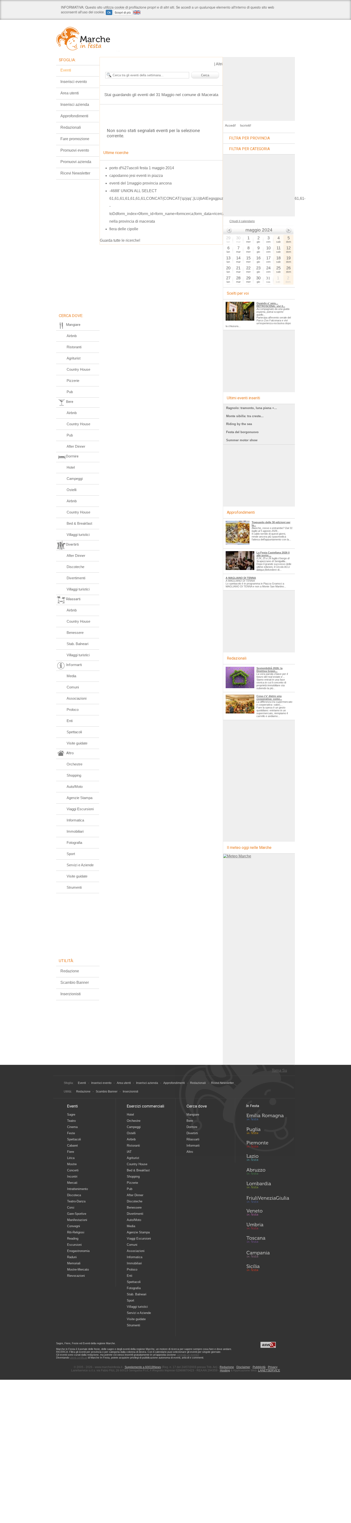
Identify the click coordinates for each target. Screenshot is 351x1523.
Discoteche (75, 567)
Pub (70, 392)
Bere (189, 1121)
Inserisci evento (73, 82)
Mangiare (192, 1114)
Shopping (74, 775)
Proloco (73, 710)
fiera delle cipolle (123, 229)
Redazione (69, 971)
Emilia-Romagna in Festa (267, 1118)
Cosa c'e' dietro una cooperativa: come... (269, 697)
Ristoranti (74, 347)
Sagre (71, 1114)
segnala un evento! (188, 1354)
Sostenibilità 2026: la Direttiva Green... (269, 669)
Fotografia (74, 843)
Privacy (272, 1367)
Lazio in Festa (267, 1159)
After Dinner (76, 446)
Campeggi (75, 479)
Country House (78, 369)
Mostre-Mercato (78, 1269)
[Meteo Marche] (237, 856)
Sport (71, 854)
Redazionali (70, 127)
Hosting (225, 1370)
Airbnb (72, 336)
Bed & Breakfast (79, 523)
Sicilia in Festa (267, 1267)
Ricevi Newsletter (75, 173)
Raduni (72, 1257)
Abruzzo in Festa (267, 1172)
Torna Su (279, 1070)
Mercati (72, 1183)
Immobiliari (75, 831)
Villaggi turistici (78, 535)
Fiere (70, 1152)
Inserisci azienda (74, 105)
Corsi (70, 1207)
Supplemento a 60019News (143, 1367)
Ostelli (71, 490)
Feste (71, 1133)
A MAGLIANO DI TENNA (241, 577)
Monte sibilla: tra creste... (245, 416)
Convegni (73, 1226)
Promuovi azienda (75, 162)
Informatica (75, 820)
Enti (70, 721)
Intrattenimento (77, 1189)
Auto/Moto (75, 787)
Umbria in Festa (267, 1227)
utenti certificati (78, 1357)
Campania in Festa (267, 1254)
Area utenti (69, 93)
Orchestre (74, 764)
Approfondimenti (74, 116)
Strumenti (74, 887)
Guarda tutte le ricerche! (120, 240)
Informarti (193, 1145)
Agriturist (73, 358)
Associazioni (76, 698)
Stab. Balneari (77, 644)
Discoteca (74, 1195)
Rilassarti (192, 1139)
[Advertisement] (259, 87)
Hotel (71, 467)
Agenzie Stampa (79, 798)
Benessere (75, 633)
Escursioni (74, 1244)
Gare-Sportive (76, 1213)
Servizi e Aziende (80, 865)
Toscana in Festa (267, 1240)
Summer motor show (241, 440)
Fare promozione (74, 139)
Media (71, 676)
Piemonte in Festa (267, 1145)
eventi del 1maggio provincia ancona (140, 183)
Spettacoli (74, 732)
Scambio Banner (74, 982)
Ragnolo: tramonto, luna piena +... (251, 408)
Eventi (65, 70)
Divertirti (192, 1133)
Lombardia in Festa (267, 1186)
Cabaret (72, 1145)
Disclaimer (243, 1367)
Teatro (71, 1121)
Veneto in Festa (267, 1213)
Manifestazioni (77, 1220)
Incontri (72, 1176)
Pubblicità (259, 1367)
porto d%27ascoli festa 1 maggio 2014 (141, 168)
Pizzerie (73, 381)
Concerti (73, 1170)
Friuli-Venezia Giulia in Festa (267, 1200)
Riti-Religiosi (75, 1232)
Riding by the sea (239, 424)
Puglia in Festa (267, 1132)
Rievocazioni (76, 1275)
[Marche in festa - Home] (87, 38)
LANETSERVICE (269, 1370)
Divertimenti (76, 578)
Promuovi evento (74, 150)
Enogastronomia (78, 1251)
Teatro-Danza (76, 1201)
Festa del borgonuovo (242, 432)
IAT (129, 1152)
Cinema (72, 1127)
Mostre (72, 1164)
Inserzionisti (70, 994)
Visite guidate (77, 743)
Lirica (70, 1158)
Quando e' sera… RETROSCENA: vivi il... (270, 305)
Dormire (191, 1127)
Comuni (73, 687)
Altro (189, 1152)
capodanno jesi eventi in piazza (136, 176)
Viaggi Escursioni (80, 809)
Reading (72, 1238)
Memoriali (73, 1263)
